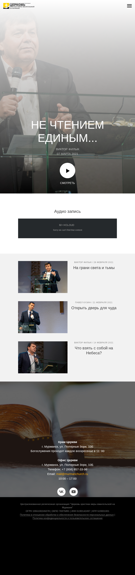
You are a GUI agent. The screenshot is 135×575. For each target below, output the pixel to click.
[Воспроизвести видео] (67, 552)
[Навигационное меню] (129, 6)
